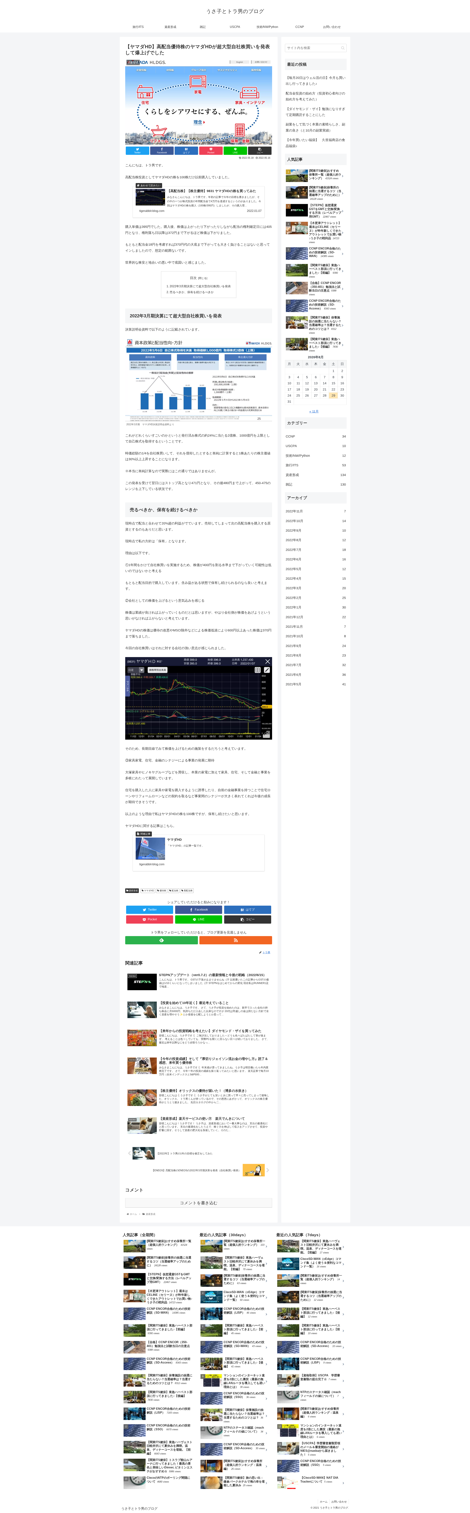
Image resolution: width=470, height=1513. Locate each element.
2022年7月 (316, 550)
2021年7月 (316, 665)
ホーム (324, 1501)
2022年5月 (316, 569)
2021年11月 (316, 626)
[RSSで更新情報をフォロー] (235, 940)
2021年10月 (316, 636)
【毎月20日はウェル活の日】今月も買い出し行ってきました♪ (316, 80)
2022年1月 (316, 607)
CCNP (316, 436)
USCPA (316, 446)
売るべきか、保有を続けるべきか (192, 292)
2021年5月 (316, 684)
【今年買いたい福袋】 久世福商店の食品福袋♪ (315, 143)
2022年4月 (316, 578)
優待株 (162, 890)
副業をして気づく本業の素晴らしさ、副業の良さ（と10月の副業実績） (315, 127)
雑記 (316, 484)
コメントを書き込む (199, 1203)
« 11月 (314, 411)
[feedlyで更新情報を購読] (161, 940)
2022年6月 (316, 559)
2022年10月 (316, 521)
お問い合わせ (339, 1501)
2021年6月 (316, 675)
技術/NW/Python (316, 455)
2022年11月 (316, 511)
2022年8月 (316, 540)
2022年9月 (316, 530)
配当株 (174, 890)
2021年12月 (316, 617)
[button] (343, 48)
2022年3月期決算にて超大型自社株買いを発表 (200, 286)
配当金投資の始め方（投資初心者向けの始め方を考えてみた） (315, 96)
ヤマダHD (149, 890)
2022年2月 (316, 598)
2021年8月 (316, 655)
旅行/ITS (316, 465)
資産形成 (133, 890)
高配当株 (188, 890)
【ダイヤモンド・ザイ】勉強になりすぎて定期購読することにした (315, 112)
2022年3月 (316, 588)
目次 (193, 278)
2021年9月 (316, 646)
